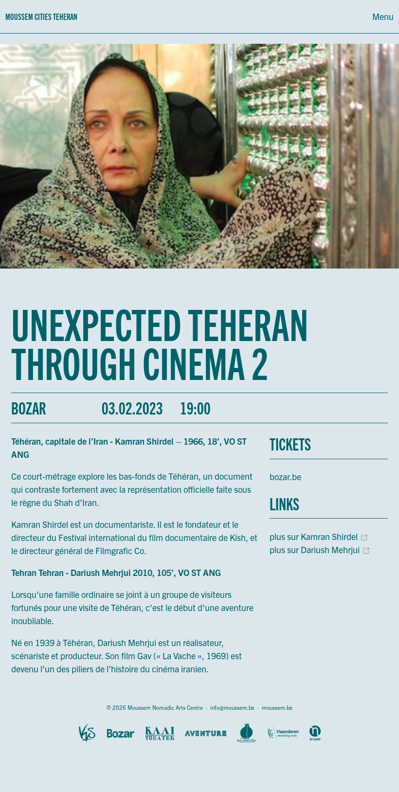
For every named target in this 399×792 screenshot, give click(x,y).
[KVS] (87, 733)
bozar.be (285, 476)
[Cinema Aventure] (205, 733)
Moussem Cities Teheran (41, 16)
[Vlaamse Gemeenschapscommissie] (315, 733)
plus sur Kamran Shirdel (314, 536)
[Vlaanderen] (283, 733)
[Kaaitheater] (159, 733)
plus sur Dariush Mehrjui (315, 549)
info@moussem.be (232, 707)
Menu (383, 16)
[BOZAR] (120, 733)
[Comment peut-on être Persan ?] (247, 733)
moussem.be (277, 707)
